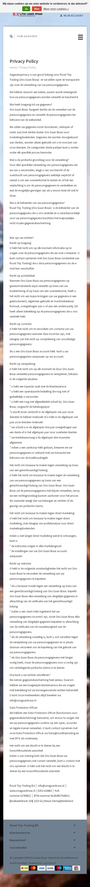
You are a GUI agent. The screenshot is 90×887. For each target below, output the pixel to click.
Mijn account (73, 15)
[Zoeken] (11, 36)
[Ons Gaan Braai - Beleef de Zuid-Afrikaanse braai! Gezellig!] (27, 13)
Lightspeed (49, 863)
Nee (36, 8)
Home (13, 67)
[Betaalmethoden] (25, 868)
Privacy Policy (27, 67)
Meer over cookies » (56, 8)
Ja (26, 8)
